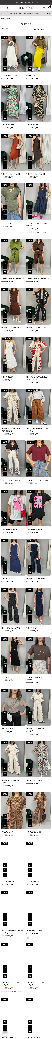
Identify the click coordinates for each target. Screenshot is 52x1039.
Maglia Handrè (7, 729)
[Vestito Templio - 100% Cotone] (13, 961)
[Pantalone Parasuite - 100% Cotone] (38, 407)
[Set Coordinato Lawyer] (38, 557)
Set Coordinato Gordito (36, 328)
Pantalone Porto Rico (10, 480)
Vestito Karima (7, 125)
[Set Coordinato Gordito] (38, 306)
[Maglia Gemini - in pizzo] (13, 1016)
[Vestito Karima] (13, 103)
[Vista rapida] (5, 69)
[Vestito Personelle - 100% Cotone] (38, 201)
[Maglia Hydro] (13, 201)
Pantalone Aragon (34, 780)
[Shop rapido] (30, 919)
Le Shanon (30, 7)
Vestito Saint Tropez (9, 75)
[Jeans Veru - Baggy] (38, 909)
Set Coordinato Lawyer (36, 579)
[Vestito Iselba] (13, 355)
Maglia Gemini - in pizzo (10, 1038)
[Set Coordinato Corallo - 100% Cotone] (38, 355)
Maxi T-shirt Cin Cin (9, 529)
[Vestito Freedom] (38, 1016)
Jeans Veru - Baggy (34, 930)
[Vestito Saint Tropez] (13, 54)
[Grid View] (3, 29)
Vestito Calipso (7, 579)
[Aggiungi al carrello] (5, 64)
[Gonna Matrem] (38, 54)
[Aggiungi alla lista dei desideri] (5, 60)
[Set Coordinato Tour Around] (38, 707)
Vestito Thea (31, 628)
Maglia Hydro (7, 223)
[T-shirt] (38, 458)
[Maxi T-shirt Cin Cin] (13, 508)
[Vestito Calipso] (13, 557)
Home (3, 18)
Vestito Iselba (7, 377)
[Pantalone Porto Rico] (13, 458)
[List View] (6, 29)
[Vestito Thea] (38, 606)
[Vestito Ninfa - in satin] (13, 152)
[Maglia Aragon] (13, 810)
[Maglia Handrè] (13, 707)
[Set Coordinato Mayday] (13, 306)
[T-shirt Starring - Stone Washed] (38, 655)
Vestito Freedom (33, 1038)
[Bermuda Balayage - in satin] (13, 257)
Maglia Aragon (7, 832)
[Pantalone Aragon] (38, 759)
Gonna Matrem (32, 75)
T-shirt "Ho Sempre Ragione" (37, 480)
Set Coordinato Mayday (11, 328)
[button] (48, 7)
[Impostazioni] (44, 7)
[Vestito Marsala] (13, 860)
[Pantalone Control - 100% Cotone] (13, 909)
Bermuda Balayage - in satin (12, 278)
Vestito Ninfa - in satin (10, 174)
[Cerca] (7, 8)
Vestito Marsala (8, 881)
